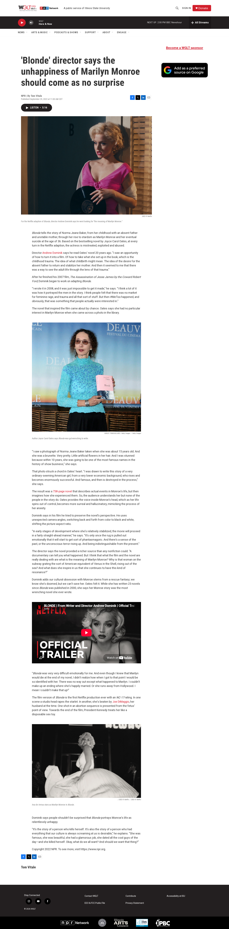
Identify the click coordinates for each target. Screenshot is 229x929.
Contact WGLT (91, 896)
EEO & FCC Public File (95, 903)
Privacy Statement (135, 903)
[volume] (31, 22)
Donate (203, 8)
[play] (21, 22)
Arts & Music (39, 32)
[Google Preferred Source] (184, 70)
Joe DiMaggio (120, 701)
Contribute (131, 896)
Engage (121, 32)
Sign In (186, 8)
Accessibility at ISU (176, 896)
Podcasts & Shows (66, 32)
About (106, 32)
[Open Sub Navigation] (27, 32)
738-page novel (62, 491)
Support (90, 32)
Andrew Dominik (52, 252)
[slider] (36, 22)
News (21, 32)
